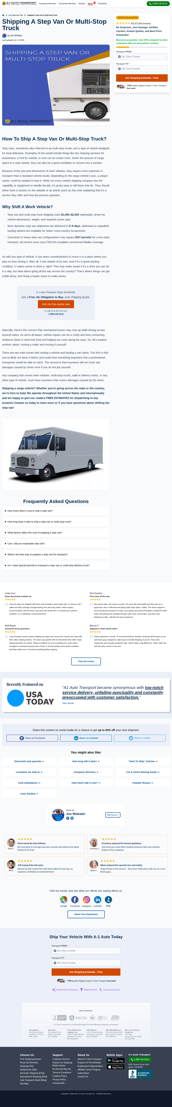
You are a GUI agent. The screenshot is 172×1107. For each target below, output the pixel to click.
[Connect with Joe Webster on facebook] (67, 818)
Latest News (83, 1073)
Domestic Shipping (29, 1073)
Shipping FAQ (26, 1066)
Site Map (24, 1083)
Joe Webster (16, 35)
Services (47, 3)
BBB (108, 906)
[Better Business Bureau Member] (140, 1074)
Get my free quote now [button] (56, 304)
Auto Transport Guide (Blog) (33, 1080)
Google (63, 906)
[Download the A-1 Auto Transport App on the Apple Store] (116, 1067)
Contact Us (83, 1076)
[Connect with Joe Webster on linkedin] (72, 818)
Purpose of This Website (89, 1062)
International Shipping (31, 1076)
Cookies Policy (60, 1076)
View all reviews (86, 661)
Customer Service (61, 1059)
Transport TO (122, 64)
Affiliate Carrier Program (89, 1069)
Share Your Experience (86, 914)
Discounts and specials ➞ (29, 761)
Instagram (86, 906)
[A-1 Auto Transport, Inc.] (19, 3)
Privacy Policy (59, 1079)
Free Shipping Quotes (30, 1059)
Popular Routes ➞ (142, 783)
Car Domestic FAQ (16, 15)
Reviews (67, 3)
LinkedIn (98, 906)
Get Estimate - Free (141, 78)
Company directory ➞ (86, 772)
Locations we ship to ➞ (29, 772)
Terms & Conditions (62, 1072)
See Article (68, 703)
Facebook (75, 906)
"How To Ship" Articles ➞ (142, 761)
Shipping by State (28, 1069)
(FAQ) (41, 1073)
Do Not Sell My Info (62, 1069)
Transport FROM (124, 52)
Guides (82, 3)
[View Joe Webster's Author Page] (58, 815)
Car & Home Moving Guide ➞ (142, 772)
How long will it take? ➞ (86, 761)
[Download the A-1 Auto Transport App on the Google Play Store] (116, 1060)
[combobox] (142, 56)
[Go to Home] (3, 15)
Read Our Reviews (29, 1062)
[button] (158, 3)
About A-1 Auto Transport (89, 1059)
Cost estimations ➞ (29, 783)
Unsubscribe (59, 1083)
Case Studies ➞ (29, 793)
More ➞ (112, 815)
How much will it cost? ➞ (86, 783)
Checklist (102, 3)
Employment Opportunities (90, 1066)
